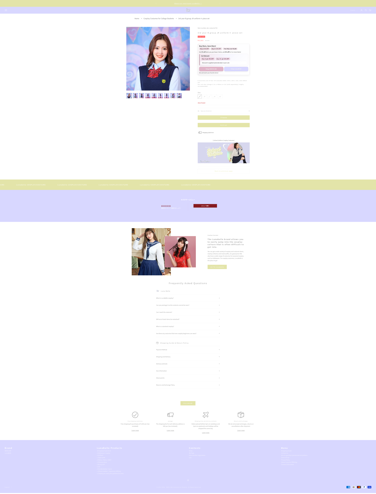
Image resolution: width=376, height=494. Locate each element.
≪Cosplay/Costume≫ (104, 451)
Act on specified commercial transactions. (294, 455)
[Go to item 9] (179, 95)
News (191, 451)
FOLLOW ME (188, 403)
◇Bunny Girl (101, 464)
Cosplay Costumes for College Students (159, 18)
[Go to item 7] (166, 95)
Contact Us (284, 453)
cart (190, 457)
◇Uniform (100, 455)
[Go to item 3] (141, 95)
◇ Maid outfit (101, 457)
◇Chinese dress (102, 462)
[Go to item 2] (135, 95)
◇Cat (98, 467)
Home (137, 18)
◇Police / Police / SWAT (104, 460)
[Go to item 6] (160, 95)
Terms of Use (285, 457)
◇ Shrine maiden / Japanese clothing (109, 471)
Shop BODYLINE (211, 69)
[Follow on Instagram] (188, 480)
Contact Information (287, 464)
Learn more (135, 430)
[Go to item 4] (148, 95)
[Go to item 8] (173, 95)
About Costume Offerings (289, 462)
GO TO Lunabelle (217, 267)
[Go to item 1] (129, 95)
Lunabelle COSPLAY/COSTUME (48, 185)
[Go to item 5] (154, 95)
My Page (191, 453)
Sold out (223, 125)
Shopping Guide (286, 451)
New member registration (197, 455)
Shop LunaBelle (236, 69)
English (352, 10)
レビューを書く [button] (205, 206)
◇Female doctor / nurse (104, 469)
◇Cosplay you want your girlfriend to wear (110, 473)
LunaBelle (8, 453)
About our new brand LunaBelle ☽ (188, 3)
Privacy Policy (285, 460)
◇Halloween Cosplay (103, 453)
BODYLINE (8, 451)
